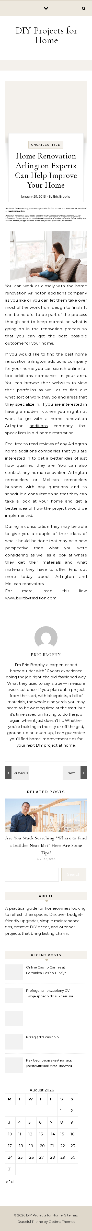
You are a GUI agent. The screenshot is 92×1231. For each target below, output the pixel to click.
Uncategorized (46, 144)
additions (39, 425)
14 (53, 1134)
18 (21, 1145)
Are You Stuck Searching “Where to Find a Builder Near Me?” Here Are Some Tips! (46, 845)
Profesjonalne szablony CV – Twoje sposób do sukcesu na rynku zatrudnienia (49, 993)
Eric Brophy (62, 196)
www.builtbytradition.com (30, 598)
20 (42, 1145)
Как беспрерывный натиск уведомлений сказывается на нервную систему (49, 1063)
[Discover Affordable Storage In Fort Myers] (16, 772)
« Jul (10, 1181)
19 (31, 1145)
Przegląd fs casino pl (43, 1037)
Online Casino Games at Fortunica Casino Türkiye (46, 970)
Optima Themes (62, 1221)
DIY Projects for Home (46, 35)
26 (31, 1157)
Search (73, 874)
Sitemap (71, 1215)
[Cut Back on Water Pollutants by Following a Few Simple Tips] (75, 772)
